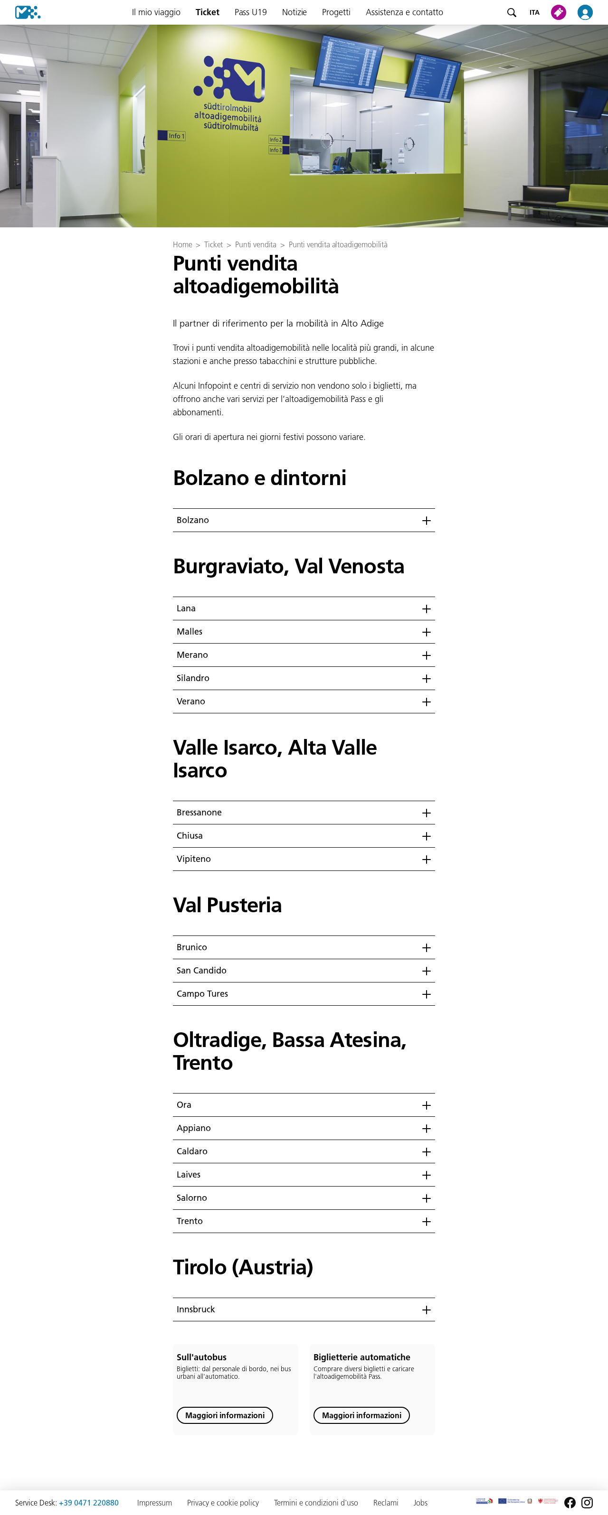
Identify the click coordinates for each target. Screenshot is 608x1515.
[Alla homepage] (20, 12)
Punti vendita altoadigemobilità (338, 244)
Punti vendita (255, 244)
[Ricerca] (511, 12)
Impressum (154, 1502)
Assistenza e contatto (404, 12)
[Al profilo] (591, 12)
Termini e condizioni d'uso (316, 1502)
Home (182, 244)
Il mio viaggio (156, 12)
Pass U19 (251, 12)
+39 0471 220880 (89, 1502)
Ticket (207, 12)
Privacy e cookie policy (223, 1502)
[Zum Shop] (560, 12)
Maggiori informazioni (225, 1415)
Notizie (294, 12)
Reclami (386, 1502)
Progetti (336, 12)
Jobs (421, 1502)
